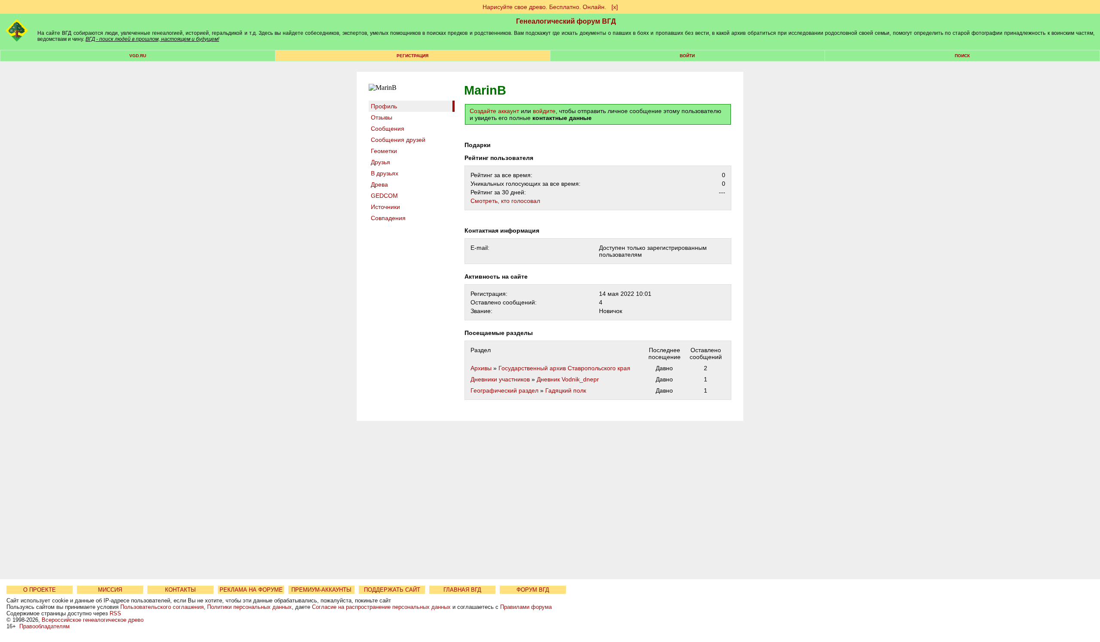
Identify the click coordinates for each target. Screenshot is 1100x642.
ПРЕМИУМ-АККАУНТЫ (321, 590)
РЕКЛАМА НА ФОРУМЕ (251, 590)
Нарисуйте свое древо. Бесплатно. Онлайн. (544, 6)
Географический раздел (504, 390)
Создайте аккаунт (494, 111)
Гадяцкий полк (565, 390)
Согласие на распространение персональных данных (381, 607)
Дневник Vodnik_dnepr (568, 379)
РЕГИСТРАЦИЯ (412, 55)
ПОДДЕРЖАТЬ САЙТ (392, 590)
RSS (115, 613)
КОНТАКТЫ (180, 590)
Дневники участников (500, 379)
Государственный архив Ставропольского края (564, 368)
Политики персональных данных (249, 607)
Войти (687, 55)
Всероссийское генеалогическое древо (93, 620)
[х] (614, 6)
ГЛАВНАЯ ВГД (462, 590)
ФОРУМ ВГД (532, 590)
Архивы (481, 368)
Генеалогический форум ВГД (566, 21)
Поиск (962, 55)
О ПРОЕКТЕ (39, 590)
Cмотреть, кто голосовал (505, 200)
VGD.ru (137, 55)
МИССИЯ (110, 590)
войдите (544, 111)
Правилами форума (526, 607)
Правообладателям (44, 626)
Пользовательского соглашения (162, 607)
